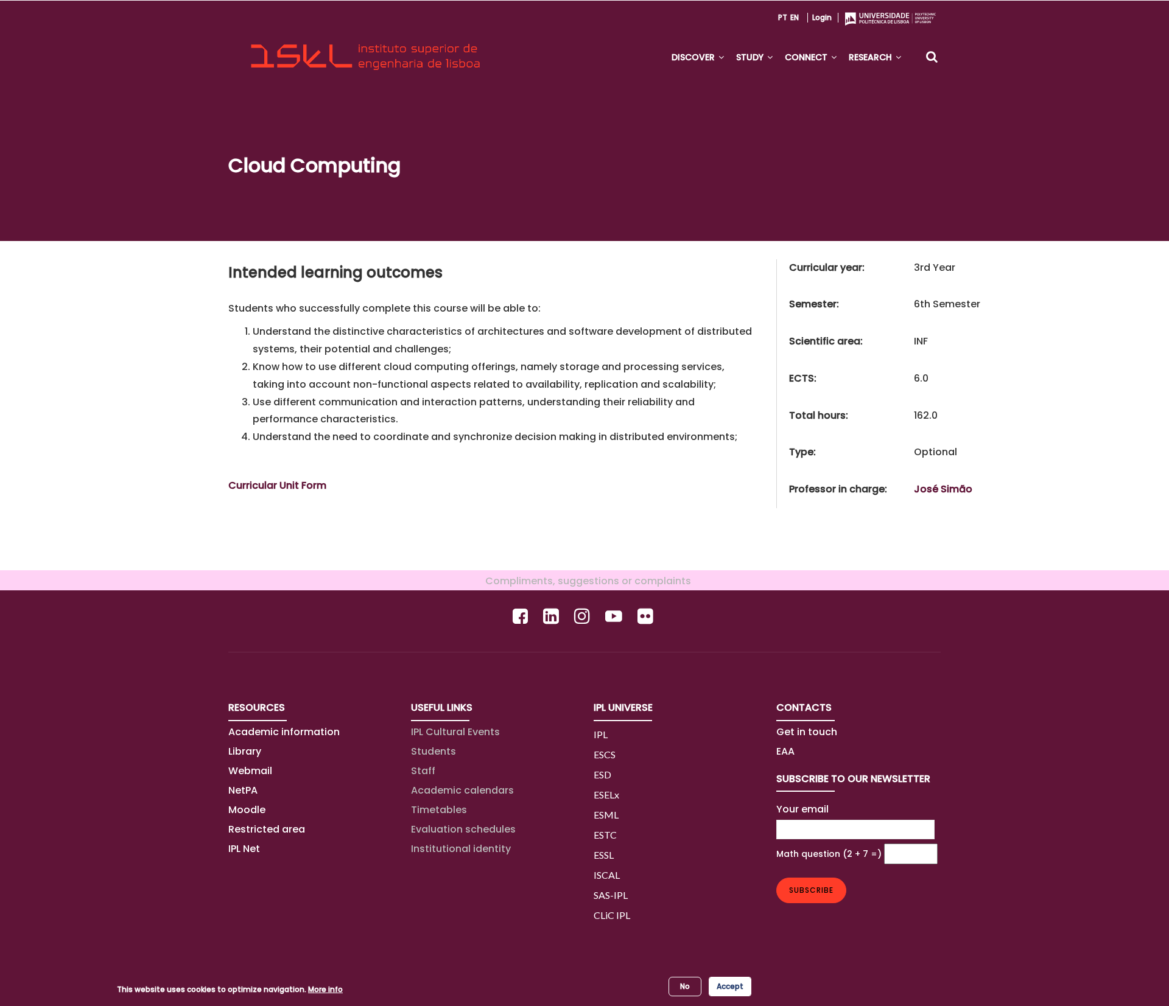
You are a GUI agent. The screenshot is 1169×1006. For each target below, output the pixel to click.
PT (782, 17)
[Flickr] (646, 616)
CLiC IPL (612, 915)
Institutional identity (461, 849)
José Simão (943, 489)
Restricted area (266, 829)
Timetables (439, 810)
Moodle (246, 810)
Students (433, 751)
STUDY (751, 57)
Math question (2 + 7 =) (829, 854)
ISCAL (607, 875)
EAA (785, 751)
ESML (606, 814)
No (685, 986)
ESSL (604, 855)
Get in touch (806, 732)
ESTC (605, 834)
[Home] (365, 46)
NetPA (243, 790)
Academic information (284, 732)
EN (794, 17)
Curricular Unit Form (277, 485)
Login (822, 17)
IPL (601, 734)
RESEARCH (871, 57)
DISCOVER (694, 57)
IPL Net (244, 849)
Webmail (250, 771)
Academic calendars (462, 790)
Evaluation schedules (463, 829)
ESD (602, 774)
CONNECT (807, 57)
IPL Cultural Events (455, 732)
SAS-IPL (611, 895)
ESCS (605, 754)
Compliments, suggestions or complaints (584, 581)
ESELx (606, 794)
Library (244, 751)
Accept (730, 986)
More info (325, 989)
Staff (423, 771)
